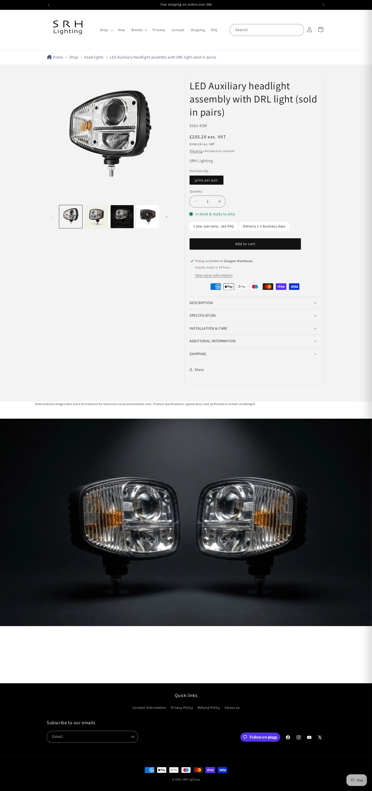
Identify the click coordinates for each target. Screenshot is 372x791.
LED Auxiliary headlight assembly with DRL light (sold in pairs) (163, 57)
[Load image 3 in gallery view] (122, 216)
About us (232, 707)
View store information (214, 275)
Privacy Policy (182, 707)
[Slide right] (166, 216)
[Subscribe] (132, 737)
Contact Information (149, 707)
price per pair (206, 180)
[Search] (298, 29)
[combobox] (267, 30)
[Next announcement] (323, 5)
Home (58, 57)
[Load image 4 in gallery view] (147, 216)
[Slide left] (52, 216)
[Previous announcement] (48, 5)
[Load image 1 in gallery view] (70, 216)
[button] (106, 30)
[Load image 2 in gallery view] (96, 216)
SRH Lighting (191, 779)
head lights (94, 57)
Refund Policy (209, 707)
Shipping (196, 151)
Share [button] (199, 369)
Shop (73, 57)
